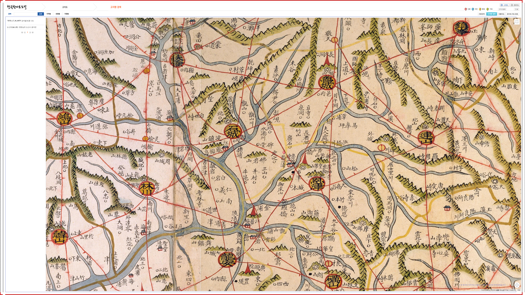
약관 (518, 290)
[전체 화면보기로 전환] (517, 22)
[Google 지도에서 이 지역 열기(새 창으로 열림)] (51, 289)
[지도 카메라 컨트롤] (517, 285)
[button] (284, 152)
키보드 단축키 (485, 290)
